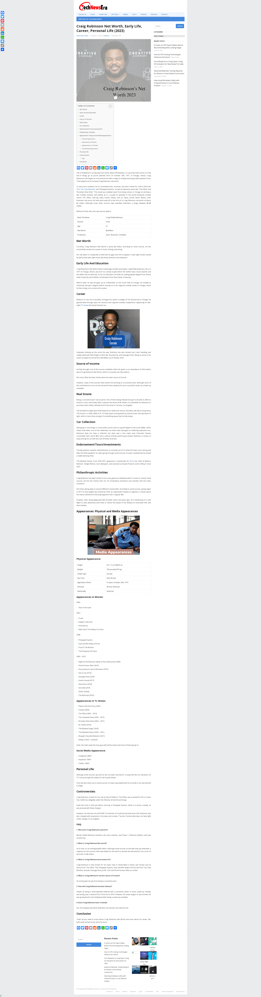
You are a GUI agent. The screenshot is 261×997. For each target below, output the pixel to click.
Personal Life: (84, 152)
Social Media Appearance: (90, 149)
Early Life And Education (88, 113)
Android (124, 991)
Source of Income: (86, 119)
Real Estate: (84, 122)
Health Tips (103, 14)
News (140, 991)
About (117, 991)
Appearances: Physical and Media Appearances (96, 135)
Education (133, 991)
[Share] (2, 49)
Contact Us (82, 14)
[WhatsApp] (2, 37)
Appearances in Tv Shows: (90, 145)
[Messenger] (2, 41)
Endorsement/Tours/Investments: (91, 129)
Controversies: (84, 155)
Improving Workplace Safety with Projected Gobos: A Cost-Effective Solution (166, 83)
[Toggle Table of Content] (109, 106)
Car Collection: (85, 126)
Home (92, 14)
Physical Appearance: (88, 139)
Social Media (149, 991)
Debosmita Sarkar (82, 36)
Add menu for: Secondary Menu (90, 19)
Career (82, 116)
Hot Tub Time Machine (86, 189)
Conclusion (83, 162)
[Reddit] (2, 29)
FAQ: (83, 158)
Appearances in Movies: (89, 142)
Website (144, 14)
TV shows (84, 305)
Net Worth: (84, 109)
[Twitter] (2, 17)
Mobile (125, 14)
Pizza (132, 461)
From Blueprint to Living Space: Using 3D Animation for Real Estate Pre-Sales (116, 960)
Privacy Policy (180, 991)
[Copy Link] (2, 45)
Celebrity (106, 36)
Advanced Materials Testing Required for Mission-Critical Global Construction (116, 969)
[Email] (2, 25)
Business (164, 14)
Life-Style (114, 14)
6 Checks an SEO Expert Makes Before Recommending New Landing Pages (116, 945)
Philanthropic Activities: (87, 132)
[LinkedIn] (2, 33)
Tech (133, 14)
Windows (154, 14)
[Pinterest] (2, 21)
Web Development (167, 991)
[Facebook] (2, 13)
